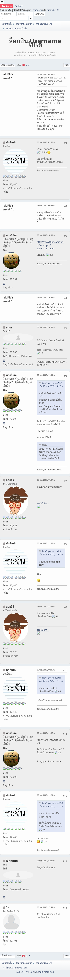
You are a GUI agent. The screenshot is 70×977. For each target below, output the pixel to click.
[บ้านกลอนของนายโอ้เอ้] (4, 283)
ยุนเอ (9, 327)
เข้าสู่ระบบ (37, 10)
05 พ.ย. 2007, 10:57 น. (46, 297)
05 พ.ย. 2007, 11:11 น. (46, 606)
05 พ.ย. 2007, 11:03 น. (46, 375)
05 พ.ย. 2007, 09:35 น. (46, 74)
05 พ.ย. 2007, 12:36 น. (46, 860)
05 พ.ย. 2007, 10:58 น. (46, 327)
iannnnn (12, 861)
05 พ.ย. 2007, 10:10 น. (46, 235)
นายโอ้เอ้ (11, 235)
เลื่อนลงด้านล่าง (7, 65)
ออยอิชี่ (10, 480)
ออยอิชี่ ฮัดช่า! (43, 503)
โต (7, 907)
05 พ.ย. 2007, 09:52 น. (46, 142)
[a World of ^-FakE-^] (4, 360)
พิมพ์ (66, 65)
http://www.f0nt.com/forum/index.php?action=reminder (50, 245)
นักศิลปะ (11, 142)
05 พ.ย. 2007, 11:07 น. (46, 480)
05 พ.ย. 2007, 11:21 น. (46, 795)
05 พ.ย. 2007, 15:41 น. (46, 907)
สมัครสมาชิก (53, 10)
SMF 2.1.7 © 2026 (25, 971)
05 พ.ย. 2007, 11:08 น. (46, 543)
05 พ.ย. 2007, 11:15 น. (46, 669)
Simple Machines (45, 971)
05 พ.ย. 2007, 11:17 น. (46, 733)
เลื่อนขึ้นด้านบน (7, 955)
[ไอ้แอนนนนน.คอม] (4, 897)
